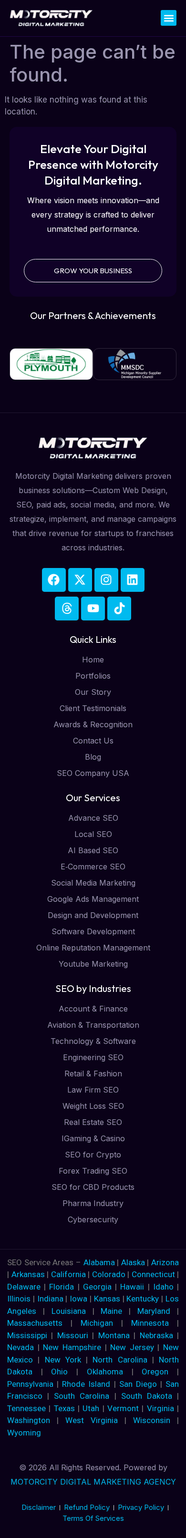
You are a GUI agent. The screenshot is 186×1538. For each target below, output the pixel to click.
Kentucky (142, 1298)
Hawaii (132, 1286)
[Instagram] (106, 580)
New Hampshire (72, 1347)
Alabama (99, 1262)
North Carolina (120, 1359)
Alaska (134, 1262)
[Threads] (67, 608)
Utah (91, 1408)
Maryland (153, 1311)
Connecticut (154, 1274)
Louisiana (69, 1311)
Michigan (97, 1323)
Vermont (123, 1408)
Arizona (165, 1262)
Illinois (19, 1298)
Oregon (155, 1371)
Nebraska (156, 1335)
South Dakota (146, 1396)
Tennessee (26, 1408)
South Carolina (81, 1396)
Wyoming (24, 1432)
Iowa (78, 1298)
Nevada (20, 1347)
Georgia (97, 1286)
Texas (64, 1408)
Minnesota (150, 1323)
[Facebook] (54, 580)
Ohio (59, 1371)
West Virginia (91, 1420)
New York (63, 1359)
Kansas (107, 1298)
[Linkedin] (133, 580)
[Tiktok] (119, 608)
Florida (63, 1286)
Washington (28, 1420)
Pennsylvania (30, 1384)
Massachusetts (34, 1323)
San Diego (138, 1384)
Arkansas (29, 1274)
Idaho (163, 1286)
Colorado (110, 1274)
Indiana (50, 1298)
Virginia (160, 1408)
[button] (168, 18)
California (69, 1274)
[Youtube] (93, 608)
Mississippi (27, 1335)
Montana (114, 1335)
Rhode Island (86, 1384)
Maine (111, 1311)
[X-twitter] (80, 580)
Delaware (25, 1286)
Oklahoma (105, 1371)
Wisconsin (151, 1420)
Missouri (72, 1335)
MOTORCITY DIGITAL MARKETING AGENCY (93, 1481)
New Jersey (132, 1347)
